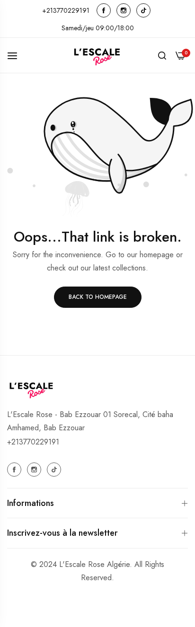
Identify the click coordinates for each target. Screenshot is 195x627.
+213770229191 (33, 441)
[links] (105, 10)
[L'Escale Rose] (97, 55)
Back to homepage (98, 297)
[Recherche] (162, 55)
